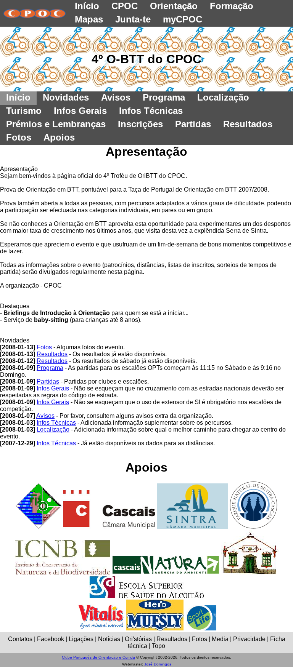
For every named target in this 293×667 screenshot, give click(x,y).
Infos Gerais (53, 388)
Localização (53, 429)
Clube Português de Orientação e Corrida (98, 657)
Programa (50, 368)
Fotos (44, 347)
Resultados (52, 354)
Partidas (48, 381)
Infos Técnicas (56, 422)
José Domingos (157, 664)
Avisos (45, 416)
